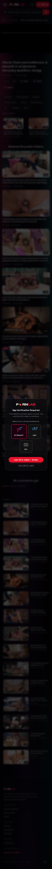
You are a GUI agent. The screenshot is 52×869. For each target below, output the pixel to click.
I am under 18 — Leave (26, 465)
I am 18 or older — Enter (26, 459)
